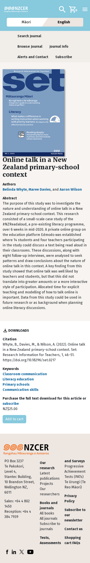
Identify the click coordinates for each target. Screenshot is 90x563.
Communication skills (20, 390)
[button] (29, 36)
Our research (47, 465)
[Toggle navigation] (85, 9)
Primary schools (16, 384)
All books (47, 513)
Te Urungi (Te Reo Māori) (75, 484)
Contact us (73, 529)
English (64, 22)
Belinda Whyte (15, 189)
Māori (26, 22)
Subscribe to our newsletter (75, 515)
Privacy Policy (70, 498)
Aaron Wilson (71, 189)
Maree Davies (40, 189)
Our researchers (50, 491)
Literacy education (18, 379)
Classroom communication (25, 374)
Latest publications (50, 476)
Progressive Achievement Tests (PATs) (74, 471)
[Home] (18, 9)
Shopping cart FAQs (72, 540)
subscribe (11, 404)
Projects (46, 484)
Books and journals (48, 505)
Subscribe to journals (50, 526)
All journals (48, 518)
